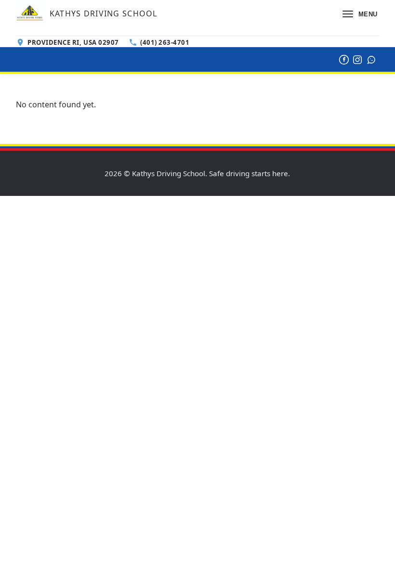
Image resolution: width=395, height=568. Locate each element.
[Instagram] (357, 59)
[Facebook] (344, 59)
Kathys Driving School (104, 13)
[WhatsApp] (371, 59)
